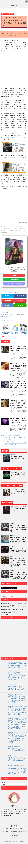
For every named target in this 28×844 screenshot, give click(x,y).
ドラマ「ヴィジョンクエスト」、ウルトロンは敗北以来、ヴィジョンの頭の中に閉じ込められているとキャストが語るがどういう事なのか (18, 562)
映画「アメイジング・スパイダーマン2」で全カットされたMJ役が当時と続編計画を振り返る (18, 550)
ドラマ (3, 312)
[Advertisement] (14, 67)
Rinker (16, 271)
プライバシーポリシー (14, 835)
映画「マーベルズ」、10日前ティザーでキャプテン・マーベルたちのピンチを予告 (18, 420)
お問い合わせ (14, 837)
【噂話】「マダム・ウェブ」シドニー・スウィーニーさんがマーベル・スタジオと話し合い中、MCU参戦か (16, 443)
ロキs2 (9, 316)
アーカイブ (4, 782)
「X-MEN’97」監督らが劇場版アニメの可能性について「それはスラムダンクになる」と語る (15, 437)
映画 (7, 312)
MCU (4, 314)
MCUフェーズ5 (8, 314)
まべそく (14, 5)
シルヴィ (14, 314)
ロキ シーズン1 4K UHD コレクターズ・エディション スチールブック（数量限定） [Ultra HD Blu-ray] (14, 269)
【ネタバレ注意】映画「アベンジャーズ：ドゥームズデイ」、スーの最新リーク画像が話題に (18, 539)
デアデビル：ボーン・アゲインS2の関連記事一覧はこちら (18, 508)
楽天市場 (14, 279)
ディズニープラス (21, 314)
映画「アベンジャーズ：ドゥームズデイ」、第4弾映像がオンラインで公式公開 (18, 348)
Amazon (14, 275)
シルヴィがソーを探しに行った (10, 157)
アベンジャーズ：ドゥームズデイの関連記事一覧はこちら (18, 474)
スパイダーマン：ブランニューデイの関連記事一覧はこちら (18, 491)
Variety (25, 46)
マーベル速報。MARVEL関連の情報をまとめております (14, 828)
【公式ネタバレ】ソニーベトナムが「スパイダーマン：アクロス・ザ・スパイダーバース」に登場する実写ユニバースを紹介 (18, 384)
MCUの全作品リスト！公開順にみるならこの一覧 (18, 457)
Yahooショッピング (14, 283)
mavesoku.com (10, 320)
